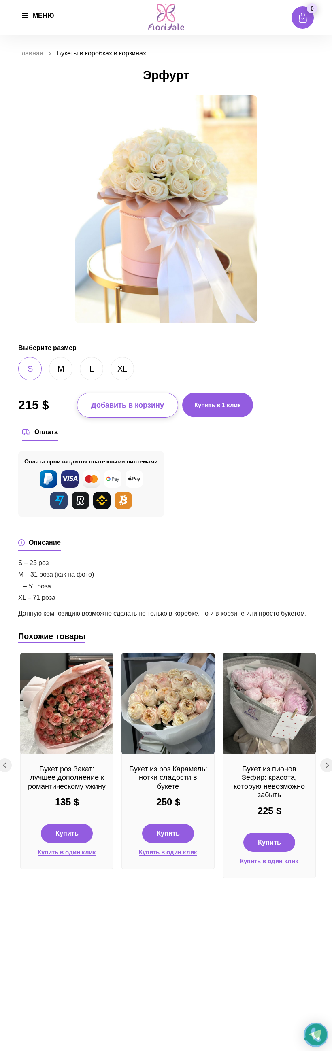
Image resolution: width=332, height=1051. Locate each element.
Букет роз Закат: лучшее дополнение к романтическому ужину (67, 777)
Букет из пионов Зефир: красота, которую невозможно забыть (269, 782)
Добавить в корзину (127, 405)
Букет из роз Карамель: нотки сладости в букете (168, 777)
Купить (67, 833)
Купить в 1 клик (217, 404)
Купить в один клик (67, 852)
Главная (30, 53)
